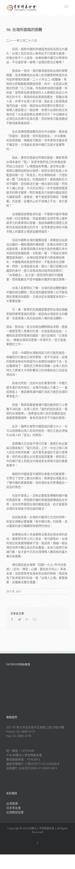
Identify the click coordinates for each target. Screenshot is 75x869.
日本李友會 (13, 808)
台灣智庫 (12, 803)
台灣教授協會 (15, 812)
